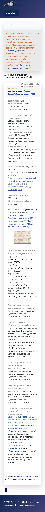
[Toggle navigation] (8, 26)
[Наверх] (41, 507)
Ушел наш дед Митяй (15, 51)
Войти (19, 476)
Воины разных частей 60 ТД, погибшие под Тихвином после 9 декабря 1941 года (22, 419)
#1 (39, 84)
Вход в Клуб (11, 13)
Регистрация (32, 476)
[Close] (38, 33)
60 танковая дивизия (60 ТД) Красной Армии (20, 187)
